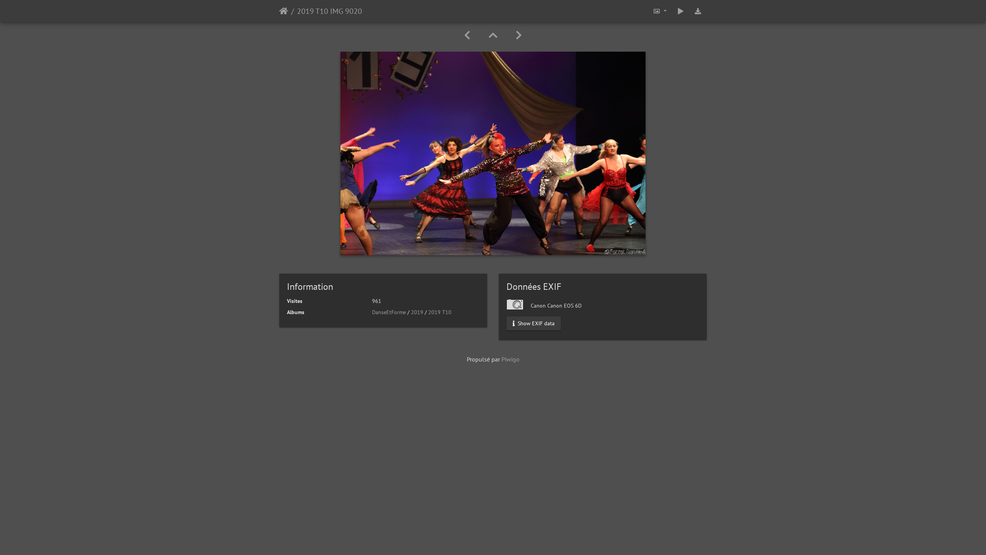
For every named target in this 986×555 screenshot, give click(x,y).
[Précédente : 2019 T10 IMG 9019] (467, 35)
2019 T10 (439, 312)
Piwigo (510, 359)
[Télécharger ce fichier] (698, 11)
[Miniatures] (493, 35)
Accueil (283, 11)
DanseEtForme (389, 312)
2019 (417, 312)
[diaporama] (680, 11)
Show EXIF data (535, 323)
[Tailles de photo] (660, 11)
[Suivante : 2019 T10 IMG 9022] (518, 35)
